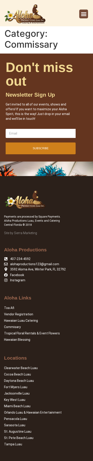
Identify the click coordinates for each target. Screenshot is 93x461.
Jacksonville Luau (17, 393)
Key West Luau (14, 400)
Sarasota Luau (14, 425)
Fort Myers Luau (15, 387)
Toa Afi (9, 308)
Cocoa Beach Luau (17, 374)
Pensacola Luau (15, 419)
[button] (83, 14)
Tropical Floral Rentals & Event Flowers (32, 333)
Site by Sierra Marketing (20, 233)
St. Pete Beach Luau (18, 438)
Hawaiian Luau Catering (21, 320)
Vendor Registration (18, 314)
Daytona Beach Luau (19, 381)
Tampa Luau (13, 444)
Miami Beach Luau (17, 406)
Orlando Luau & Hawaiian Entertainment (33, 412)
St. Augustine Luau (17, 431)
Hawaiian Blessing (17, 339)
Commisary (12, 327)
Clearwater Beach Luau (21, 368)
